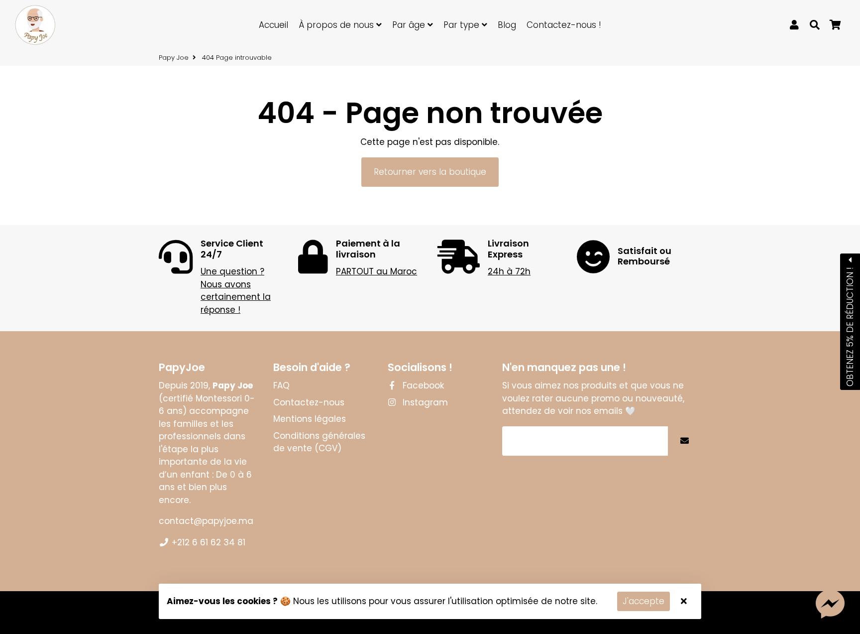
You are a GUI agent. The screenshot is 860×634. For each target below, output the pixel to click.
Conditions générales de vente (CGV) (319, 442)
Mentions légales (309, 419)
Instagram (424, 402)
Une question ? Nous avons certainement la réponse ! (236, 290)
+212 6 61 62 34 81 (207, 542)
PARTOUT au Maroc (376, 271)
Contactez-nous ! (564, 25)
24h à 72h (509, 271)
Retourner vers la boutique (430, 172)
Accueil (273, 25)
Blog (507, 25)
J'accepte (643, 601)
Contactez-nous (308, 402)
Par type (462, 25)
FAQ (281, 385)
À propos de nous (337, 25)
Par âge (410, 25)
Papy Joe (174, 57)
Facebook (422, 385)
